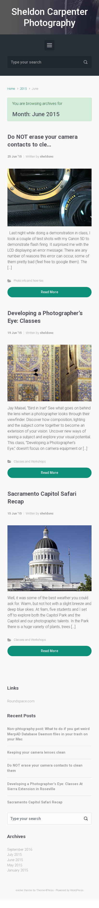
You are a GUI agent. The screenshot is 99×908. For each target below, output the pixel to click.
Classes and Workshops (30, 461)
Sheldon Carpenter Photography (50, 17)
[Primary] (49, 45)
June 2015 (15, 860)
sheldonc (47, 156)
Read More (49, 292)
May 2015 (14, 865)
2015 (23, 88)
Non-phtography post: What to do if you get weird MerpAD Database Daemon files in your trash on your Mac (48, 734)
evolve (19, 890)
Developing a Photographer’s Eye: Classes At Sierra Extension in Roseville (45, 786)
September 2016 (19, 850)
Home (11, 88)
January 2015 (17, 870)
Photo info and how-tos (28, 280)
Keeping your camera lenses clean (36, 752)
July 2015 (14, 855)
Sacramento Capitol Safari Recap (34, 802)
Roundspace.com (21, 701)
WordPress (76, 890)
